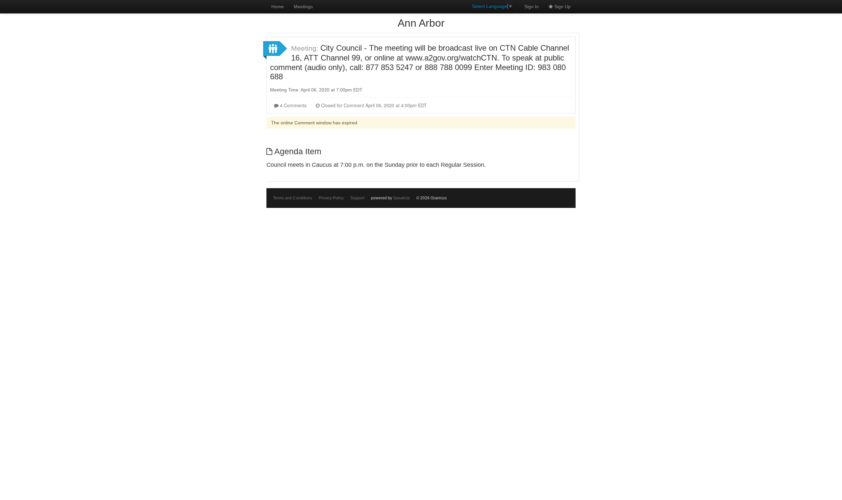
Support (357, 198)
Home (277, 6)
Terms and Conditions (292, 198)
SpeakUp (401, 198)
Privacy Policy (331, 198)
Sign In (531, 6)
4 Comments (293, 105)
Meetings (303, 6)
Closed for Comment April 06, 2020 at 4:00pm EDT (373, 105)
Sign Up (562, 6)
